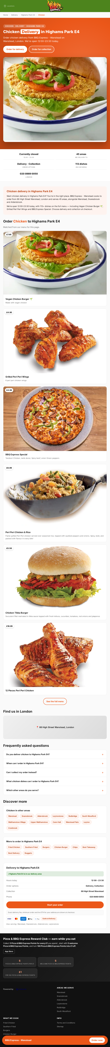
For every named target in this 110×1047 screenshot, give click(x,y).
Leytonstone (58, 816)
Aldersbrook (42, 816)
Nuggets (28, 853)
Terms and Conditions (66, 1023)
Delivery (14, 15)
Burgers (46, 847)
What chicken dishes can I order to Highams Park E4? (32, 781)
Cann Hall (57, 822)
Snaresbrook (27, 816)
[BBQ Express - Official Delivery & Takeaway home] (55, 6)
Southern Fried (31, 847)
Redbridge (73, 816)
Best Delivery (14, 853)
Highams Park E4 (28, 15)
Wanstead (12, 816)
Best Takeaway (89, 847)
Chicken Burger (61, 847)
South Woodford (89, 816)
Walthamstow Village (17, 822)
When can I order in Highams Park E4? (25, 763)
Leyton (87, 822)
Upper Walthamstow (39, 822)
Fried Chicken (14, 847)
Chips (75, 847)
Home (5, 15)
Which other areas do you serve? (22, 790)
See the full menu (55, 701)
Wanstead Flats (72, 822)
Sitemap (60, 1026)
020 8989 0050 (29, 173)
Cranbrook (12, 828)
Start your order (55, 905)
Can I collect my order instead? (21, 772)
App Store (9, 951)
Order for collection (41, 49)
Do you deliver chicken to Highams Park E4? (28, 754)
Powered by (8, 989)
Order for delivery (15, 49)
